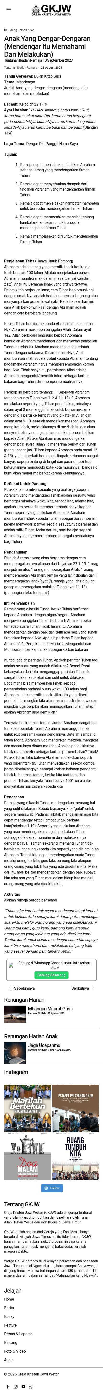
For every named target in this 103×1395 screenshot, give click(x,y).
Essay (9, 1316)
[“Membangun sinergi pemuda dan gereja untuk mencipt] (75, 1156)
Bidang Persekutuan (21, 30)
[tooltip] (7, 1386)
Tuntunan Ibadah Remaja (20, 68)
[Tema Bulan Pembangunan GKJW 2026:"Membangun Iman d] (27, 1156)
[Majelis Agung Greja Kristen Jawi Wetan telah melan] (75, 1108)
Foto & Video (15, 1351)
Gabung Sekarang (51, 975)
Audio (9, 1360)
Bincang (10, 1342)
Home (9, 1299)
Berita (9, 1308)
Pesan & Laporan (18, 1334)
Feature (10, 1325)
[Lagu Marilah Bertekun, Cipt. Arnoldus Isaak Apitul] (27, 1108)
